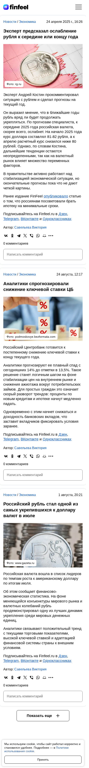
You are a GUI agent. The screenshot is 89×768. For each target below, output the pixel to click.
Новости (10, 21)
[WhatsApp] (38, 235)
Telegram (11, 219)
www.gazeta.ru (24, 563)
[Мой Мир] (44, 235)
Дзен (63, 214)
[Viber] (31, 235)
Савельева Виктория (30, 227)
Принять (43, 759)
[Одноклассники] (12, 235)
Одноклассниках (57, 219)
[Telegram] (18, 235)
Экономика (27, 21)
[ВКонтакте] (5, 235)
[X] (25, 235)
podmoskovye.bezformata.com (35, 336)
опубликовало (56, 196)
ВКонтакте (29, 219)
